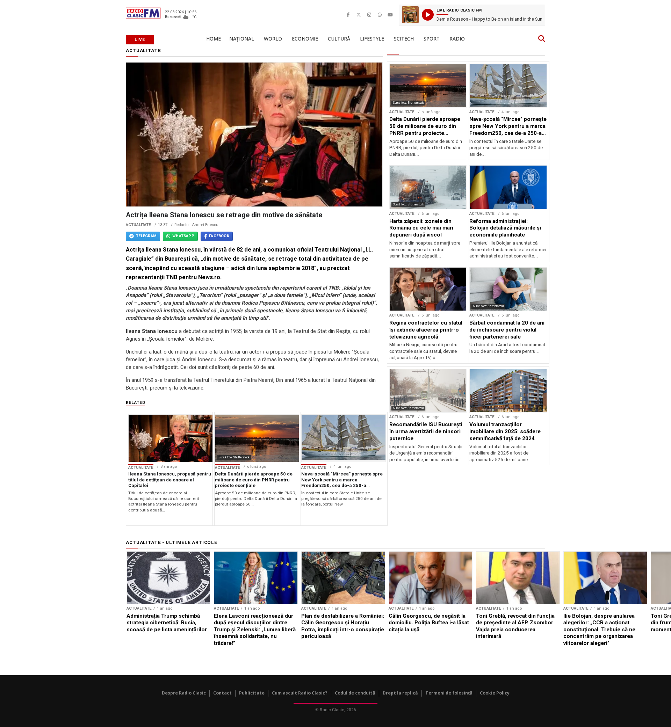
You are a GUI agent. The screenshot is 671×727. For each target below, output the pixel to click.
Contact (222, 693)
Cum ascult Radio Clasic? (299, 693)
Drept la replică (400, 693)
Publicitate (252, 693)
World (273, 38)
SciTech (404, 38)
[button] (472, 15)
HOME (213, 38)
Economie (305, 38)
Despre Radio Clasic (184, 693)
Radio (457, 38)
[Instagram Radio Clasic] (369, 15)
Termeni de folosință (448, 693)
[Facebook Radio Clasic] (348, 15)
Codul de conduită (355, 693)
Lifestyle (372, 38)
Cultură (339, 38)
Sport (432, 38)
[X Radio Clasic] (358, 15)
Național (241, 38)
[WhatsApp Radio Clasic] (379, 15)
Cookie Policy (495, 693)
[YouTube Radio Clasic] (390, 15)
